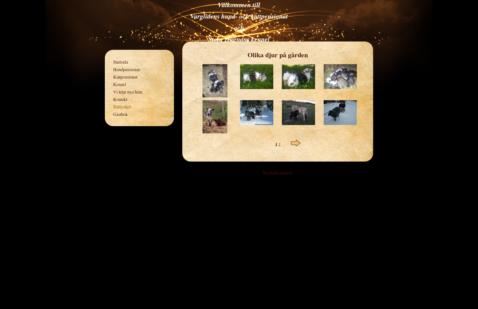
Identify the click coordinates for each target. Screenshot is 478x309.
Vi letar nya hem (127, 92)
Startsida (120, 62)
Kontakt (120, 99)
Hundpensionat (126, 69)
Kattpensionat (125, 77)
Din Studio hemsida (278, 172)
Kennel (119, 84)
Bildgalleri (122, 107)
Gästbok (120, 114)
